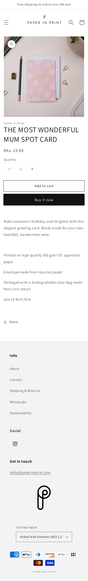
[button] (6, 22)
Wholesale (18, 402)
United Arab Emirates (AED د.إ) (41, 537)
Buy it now (44, 199)
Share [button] (13, 322)
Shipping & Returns (25, 390)
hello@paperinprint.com (30, 472)
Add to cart (44, 185)
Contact (16, 379)
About (15, 368)
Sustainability (20, 413)
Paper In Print (48, 571)
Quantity (10, 159)
